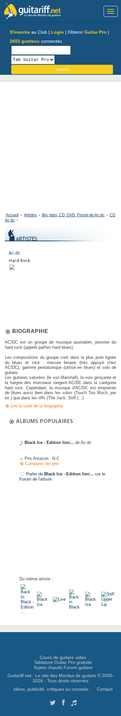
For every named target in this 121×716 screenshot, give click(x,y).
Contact (105, 689)
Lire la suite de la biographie (37, 405)
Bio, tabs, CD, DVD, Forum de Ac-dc (73, 215)
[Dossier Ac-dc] (12, 267)
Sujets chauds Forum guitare (63, 667)
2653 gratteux (25, 41)
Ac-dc (14, 253)
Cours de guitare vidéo (63, 657)
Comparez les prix (42, 463)
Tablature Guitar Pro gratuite (63, 662)
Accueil (12, 215)
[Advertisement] (60, 145)
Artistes (30, 215)
